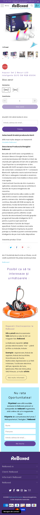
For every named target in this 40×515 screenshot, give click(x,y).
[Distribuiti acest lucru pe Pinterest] (22, 247)
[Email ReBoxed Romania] (29, 490)
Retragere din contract (11, 511)
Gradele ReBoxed (9, 142)
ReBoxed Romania (15, 497)
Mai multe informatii (16, 378)
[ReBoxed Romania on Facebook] (14, 490)
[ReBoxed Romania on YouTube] (18, 490)
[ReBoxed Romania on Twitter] (10, 490)
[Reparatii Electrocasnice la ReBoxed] (20, 303)
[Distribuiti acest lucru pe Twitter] (10, 247)
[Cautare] (32, 5)
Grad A (15, 90)
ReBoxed (5, 262)
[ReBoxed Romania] (20, 5)
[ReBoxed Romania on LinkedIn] (25, 490)
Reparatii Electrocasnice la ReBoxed (19, 327)
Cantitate (6, 96)
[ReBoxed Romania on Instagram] (22, 490)
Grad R (6, 90)
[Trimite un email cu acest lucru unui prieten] (28, 247)
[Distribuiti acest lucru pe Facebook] (16, 247)
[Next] (36, 30)
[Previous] (4, 30)
